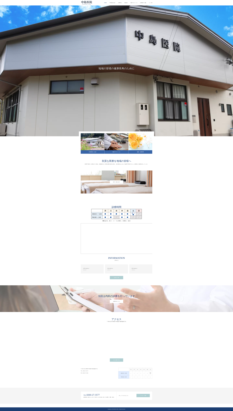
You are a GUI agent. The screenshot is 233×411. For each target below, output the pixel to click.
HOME (105, 2)
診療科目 (120, 2)
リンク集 (150, 2)
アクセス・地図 (143, 395)
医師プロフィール (134, 2)
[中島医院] (87, 2)
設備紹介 (126, 2)
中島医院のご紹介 (92, 151)
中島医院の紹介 (112, 2)
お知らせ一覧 (116, 277)
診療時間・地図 (143, 2)
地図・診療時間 (140, 151)
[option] (116, 70)
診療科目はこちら (116, 301)
